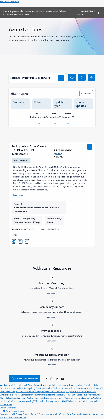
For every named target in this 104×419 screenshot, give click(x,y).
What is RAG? (6, 404)
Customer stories (7, 388)
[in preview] (55, 122)
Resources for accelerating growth (31, 391)
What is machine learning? (22, 401)
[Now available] (68, 122)
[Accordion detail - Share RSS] (20, 241)
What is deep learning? (44, 401)
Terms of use (65, 414)
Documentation (71, 394)
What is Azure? (6, 384)
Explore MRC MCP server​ (86, 13)
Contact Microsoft (30, 414)
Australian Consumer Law (15, 417)
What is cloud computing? (82, 397)
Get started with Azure (23, 384)
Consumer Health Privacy (11, 414)
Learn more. (18, 195)
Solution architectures (55, 391)
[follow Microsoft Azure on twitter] (46, 378)
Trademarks (77, 414)
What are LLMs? (75, 401)
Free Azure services (44, 388)
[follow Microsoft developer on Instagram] (51, 378)
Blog (80, 394)
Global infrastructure (42, 384)
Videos (67, 397)
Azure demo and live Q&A (84, 391)
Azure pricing (29, 388)
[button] (72, 77)
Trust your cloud (76, 384)
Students (4, 397)
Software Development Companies (15, 394)
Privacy (42, 414)
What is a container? (91, 401)
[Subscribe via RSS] (82, 77)
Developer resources (91, 394)
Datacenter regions (60, 384)
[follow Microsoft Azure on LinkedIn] (57, 378)
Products (19, 388)
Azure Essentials (91, 384)
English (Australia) (8, 407)
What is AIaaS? (61, 401)
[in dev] (39, 122)
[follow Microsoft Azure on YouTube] (62, 378)
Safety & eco (88, 414)
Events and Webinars (17, 397)
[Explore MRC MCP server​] (91, 77)
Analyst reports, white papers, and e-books (45, 397)
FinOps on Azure (83, 388)
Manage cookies (53, 414)
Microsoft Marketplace (41, 394)
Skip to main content (9, 1)
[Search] (61, 78)
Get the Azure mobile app (26, 378)
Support (69, 391)
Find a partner (57, 394)
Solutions (11, 391)
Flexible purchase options (64, 388)
